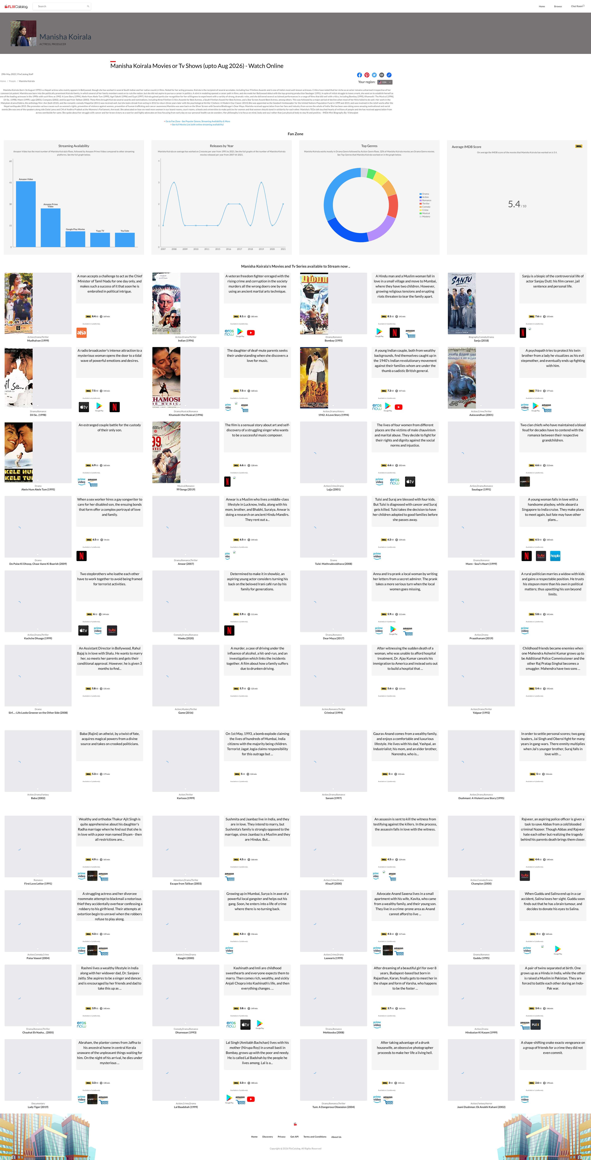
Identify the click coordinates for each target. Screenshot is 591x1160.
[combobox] (385, 82)
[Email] (381, 75)
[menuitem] (542, 6)
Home (542, 6)
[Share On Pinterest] (366, 75)
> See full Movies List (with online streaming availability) (197, 124)
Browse (558, 6)
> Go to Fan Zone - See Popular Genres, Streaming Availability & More (197, 121)
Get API (294, 1136)
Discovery (267, 1136)
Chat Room (576, 6)
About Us (336, 1137)
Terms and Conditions (315, 1136)
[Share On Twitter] (374, 75)
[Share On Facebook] (359, 75)
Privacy (281, 1136)
